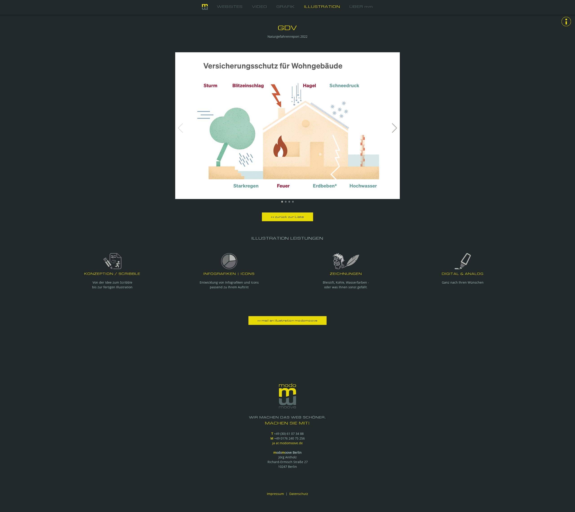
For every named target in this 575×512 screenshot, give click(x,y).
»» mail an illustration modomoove (287, 320)
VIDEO (259, 7)
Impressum (275, 494)
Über (361, 7)
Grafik (285, 7)
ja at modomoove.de (287, 443)
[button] (394, 128)
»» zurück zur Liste (287, 217)
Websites (230, 7)
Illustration (322, 7)
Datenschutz (298, 494)
